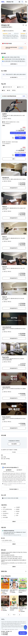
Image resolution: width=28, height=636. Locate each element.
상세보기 (3, 125)
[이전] (9, 615)
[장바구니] (26, 1)
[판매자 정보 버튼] (26, 571)
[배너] (14, 48)
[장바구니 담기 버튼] (13, 137)
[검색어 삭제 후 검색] (19, 2)
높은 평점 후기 (8, 469)
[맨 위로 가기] (25, 628)
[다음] (19, 615)
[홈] (3, 1)
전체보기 (24, 30)
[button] (14, 1)
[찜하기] (23, 25)
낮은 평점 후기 (19, 469)
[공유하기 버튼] (26, 25)
